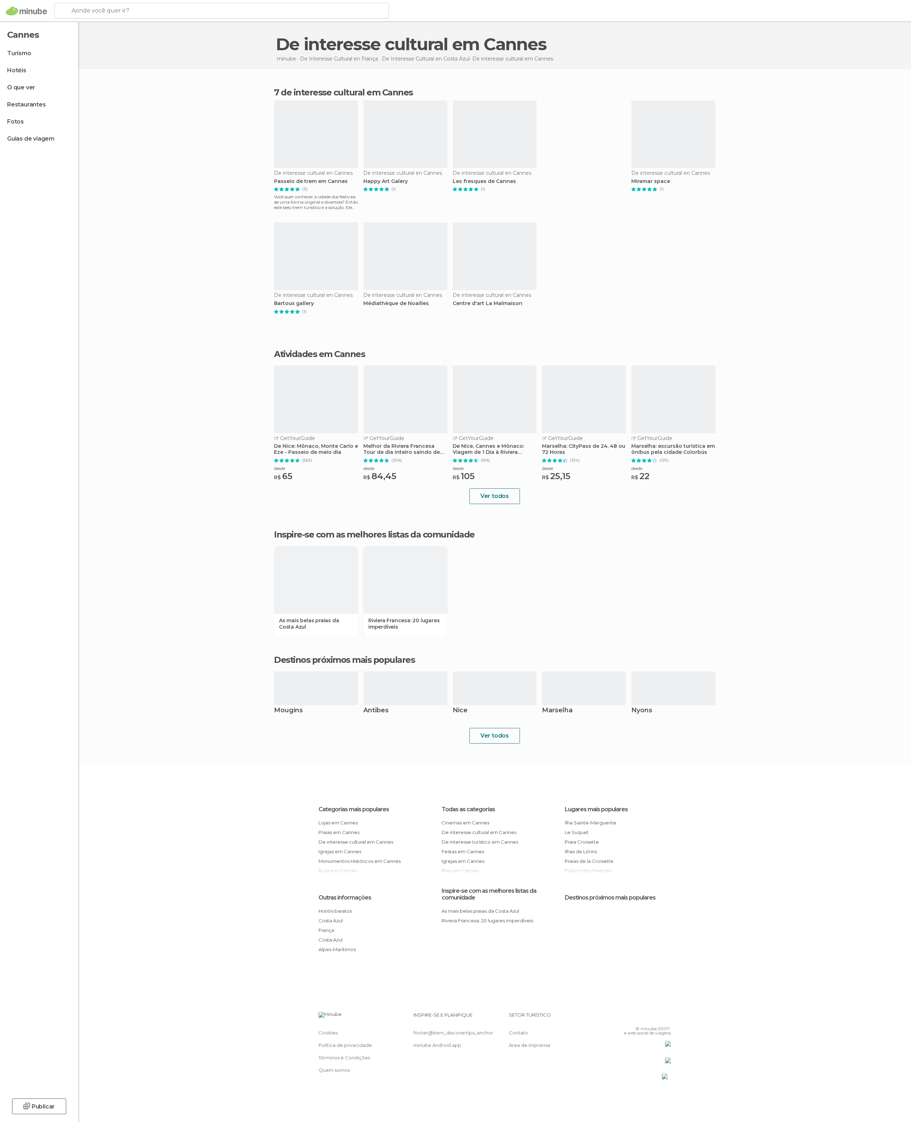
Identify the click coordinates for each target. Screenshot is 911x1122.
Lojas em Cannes (338, 822)
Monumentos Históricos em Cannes (359, 861)
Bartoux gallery (294, 303)
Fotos (15, 121)
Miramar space (650, 181)
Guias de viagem (30, 138)
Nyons (641, 710)
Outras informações (344, 897)
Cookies (328, 1033)
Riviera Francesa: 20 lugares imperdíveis (403, 623)
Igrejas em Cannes (339, 851)
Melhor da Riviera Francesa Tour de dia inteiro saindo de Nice (401, 449)
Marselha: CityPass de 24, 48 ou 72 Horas (583, 449)
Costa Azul (330, 920)
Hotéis (16, 70)
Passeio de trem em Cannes (311, 181)
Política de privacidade (345, 1045)
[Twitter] (642, 1017)
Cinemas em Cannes (465, 822)
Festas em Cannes (463, 851)
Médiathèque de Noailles (396, 303)
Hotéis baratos (335, 911)
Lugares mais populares (596, 809)
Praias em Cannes (338, 832)
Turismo (19, 53)
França (326, 930)
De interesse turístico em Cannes (480, 842)
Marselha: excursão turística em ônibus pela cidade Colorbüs (673, 449)
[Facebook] (630, 1017)
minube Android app (437, 1045)
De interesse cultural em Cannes (355, 842)
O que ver (21, 87)
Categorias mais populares (353, 809)
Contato (518, 1033)
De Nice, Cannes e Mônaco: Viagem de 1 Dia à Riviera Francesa (488, 449)
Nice (460, 710)
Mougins (288, 710)
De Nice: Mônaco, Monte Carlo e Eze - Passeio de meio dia (316, 449)
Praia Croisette (582, 842)
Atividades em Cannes (319, 354)
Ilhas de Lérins (581, 851)
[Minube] (26, 11)
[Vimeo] (653, 1017)
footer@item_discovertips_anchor (453, 1033)
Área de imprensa (529, 1045)
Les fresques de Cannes (484, 181)
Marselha (557, 710)
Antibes (376, 710)
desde (279, 468)
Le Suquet (577, 832)
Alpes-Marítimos (337, 949)
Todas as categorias (468, 809)
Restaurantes (26, 104)
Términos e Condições (344, 1057)
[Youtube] (665, 1017)
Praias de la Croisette (589, 861)
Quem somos (334, 1070)
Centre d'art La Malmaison (487, 303)
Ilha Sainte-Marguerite (590, 822)
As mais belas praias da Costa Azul (309, 623)
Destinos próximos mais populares (344, 660)
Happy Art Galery (385, 181)
